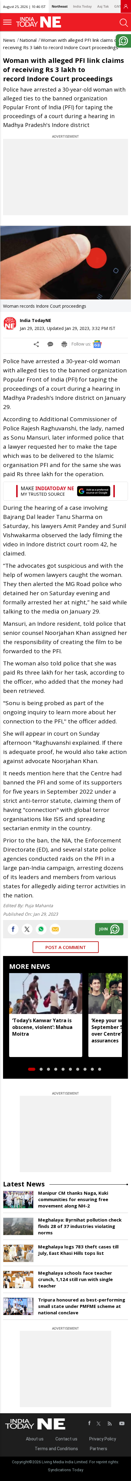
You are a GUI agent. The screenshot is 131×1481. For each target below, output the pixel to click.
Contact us (66, 1438)
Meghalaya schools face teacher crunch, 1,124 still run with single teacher (75, 1279)
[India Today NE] (40, 22)
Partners (98, 1448)
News (9, 40)
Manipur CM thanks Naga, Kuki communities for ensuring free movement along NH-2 (73, 1199)
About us (35, 1438)
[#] (41, 929)
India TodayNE (35, 320)
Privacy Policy (102, 1438)
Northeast (60, 6)
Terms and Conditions (56, 1448)
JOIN (103, 929)
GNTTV (120, 6)
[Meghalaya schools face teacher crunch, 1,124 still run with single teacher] (18, 1279)
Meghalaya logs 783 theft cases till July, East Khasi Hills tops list (78, 1250)
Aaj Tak (103, 6)
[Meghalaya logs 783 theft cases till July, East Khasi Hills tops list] (18, 1253)
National (28, 40)
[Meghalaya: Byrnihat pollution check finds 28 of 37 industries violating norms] (18, 1226)
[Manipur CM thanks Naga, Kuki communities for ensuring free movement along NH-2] (18, 1199)
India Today (82, 6)
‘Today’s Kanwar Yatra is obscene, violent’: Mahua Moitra (42, 1027)
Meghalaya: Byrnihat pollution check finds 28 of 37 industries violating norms (80, 1226)
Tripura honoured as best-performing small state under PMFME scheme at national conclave (81, 1306)
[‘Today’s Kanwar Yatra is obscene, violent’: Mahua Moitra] (45, 993)
